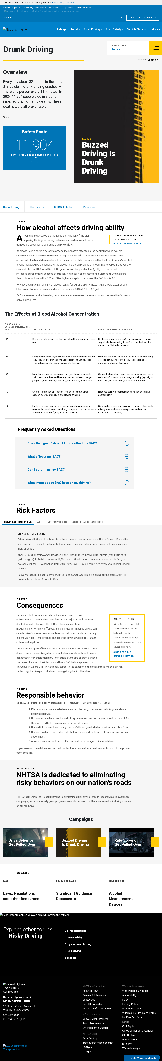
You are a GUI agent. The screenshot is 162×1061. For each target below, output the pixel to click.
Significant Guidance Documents (74, 896)
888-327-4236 (11, 1015)
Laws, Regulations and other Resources (21, 896)
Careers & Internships (94, 995)
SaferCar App (90, 1038)
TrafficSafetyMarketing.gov (98, 1042)
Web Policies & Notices (135, 990)
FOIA (125, 999)
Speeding (70, 957)
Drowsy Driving (74, 937)
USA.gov (127, 1044)
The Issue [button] (35, 207)
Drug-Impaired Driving (78, 944)
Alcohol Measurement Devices (121, 899)
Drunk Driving (73, 951)
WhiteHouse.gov (131, 1048)
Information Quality (133, 1008)
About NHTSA (90, 990)
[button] (93, 29)
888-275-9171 (11, 1019)
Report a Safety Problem (143, 18)
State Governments (94, 1023)
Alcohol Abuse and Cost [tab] (87, 522)
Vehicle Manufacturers (95, 1019)
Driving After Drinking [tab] (18, 522)
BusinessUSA (129, 1039)
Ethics (125, 1021)
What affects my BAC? (44, 456)
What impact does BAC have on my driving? (59, 483)
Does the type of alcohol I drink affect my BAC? (62, 443)
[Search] (122, 17)
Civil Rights (128, 1026)
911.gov (87, 1051)
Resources (89, 207)
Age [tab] (39, 522)
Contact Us (89, 999)
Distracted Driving (76, 930)
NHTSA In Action (63, 207)
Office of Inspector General (137, 1030)
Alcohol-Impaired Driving (127, 243)
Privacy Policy (130, 1004)
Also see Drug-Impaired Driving (123, 654)
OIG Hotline (128, 1035)
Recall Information (93, 1004)
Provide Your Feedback (141, 1058)
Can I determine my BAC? (46, 469)
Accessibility (129, 995)
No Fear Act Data (132, 1017)
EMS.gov (87, 1047)
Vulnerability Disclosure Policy (139, 1013)
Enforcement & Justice (96, 1027)
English (152, 59)
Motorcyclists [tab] (57, 522)
